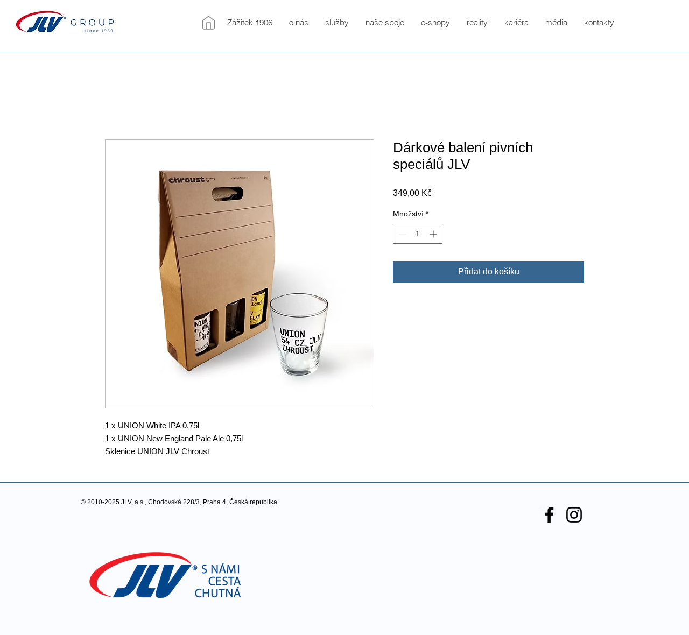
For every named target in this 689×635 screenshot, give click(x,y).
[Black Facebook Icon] (549, 514)
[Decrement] (401, 233)
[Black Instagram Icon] (574, 514)
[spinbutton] (417, 233)
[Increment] (434, 233)
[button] (298, 23)
